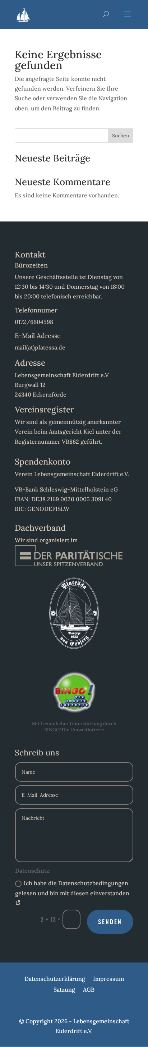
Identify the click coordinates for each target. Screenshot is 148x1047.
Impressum (108, 979)
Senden (110, 921)
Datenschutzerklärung (54, 979)
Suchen (120, 135)
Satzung (64, 990)
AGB (88, 990)
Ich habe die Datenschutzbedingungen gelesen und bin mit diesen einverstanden (72, 887)
